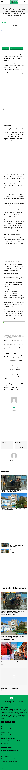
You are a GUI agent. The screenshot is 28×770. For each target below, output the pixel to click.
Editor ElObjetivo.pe (7, 614)
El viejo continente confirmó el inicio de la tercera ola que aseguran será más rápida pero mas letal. (20, 446)
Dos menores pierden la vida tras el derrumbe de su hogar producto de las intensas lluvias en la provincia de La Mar (13, 736)
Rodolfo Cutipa (6, 690)
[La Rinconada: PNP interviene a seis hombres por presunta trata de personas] (14, 676)
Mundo (4, 22)
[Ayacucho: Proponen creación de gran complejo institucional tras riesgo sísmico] (14, 651)
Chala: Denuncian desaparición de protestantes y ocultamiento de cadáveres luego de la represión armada (13, 730)
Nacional (3, 732)
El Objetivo (11, 24)
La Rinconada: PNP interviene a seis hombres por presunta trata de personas (13, 687)
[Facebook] (2, 722)
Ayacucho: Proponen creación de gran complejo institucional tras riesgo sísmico (13, 662)
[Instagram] (6, 722)
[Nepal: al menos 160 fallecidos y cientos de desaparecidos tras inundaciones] (14, 482)
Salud (2, 743)
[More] (24, 48)
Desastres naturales (6, 751)
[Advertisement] (14, 93)
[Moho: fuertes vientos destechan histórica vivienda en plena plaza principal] (14, 500)
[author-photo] (2, 614)
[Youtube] (13, 722)
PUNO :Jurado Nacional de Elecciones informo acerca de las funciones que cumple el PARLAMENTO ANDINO (7, 446)
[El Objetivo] (14, 456)
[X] (9, 722)
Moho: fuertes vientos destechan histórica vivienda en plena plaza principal (17, 551)
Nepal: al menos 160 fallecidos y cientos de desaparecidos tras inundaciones (11, 491)
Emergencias (4, 756)
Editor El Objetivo (6, 664)
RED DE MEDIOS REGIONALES (6, 738)
